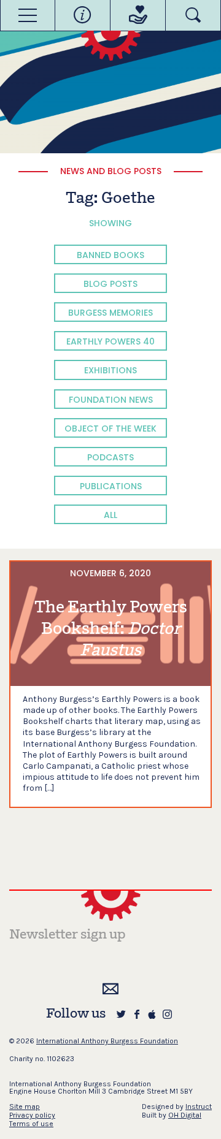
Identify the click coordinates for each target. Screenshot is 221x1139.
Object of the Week (110, 428)
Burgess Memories (110, 313)
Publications (111, 486)
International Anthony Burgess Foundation (107, 1041)
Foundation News (111, 400)
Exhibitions (110, 370)
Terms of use (31, 1123)
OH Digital (184, 1115)
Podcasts (110, 457)
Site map (24, 1106)
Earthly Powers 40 (110, 341)
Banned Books (110, 255)
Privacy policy (32, 1115)
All (110, 515)
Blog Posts (110, 284)
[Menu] (28, 15)
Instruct (198, 1106)
